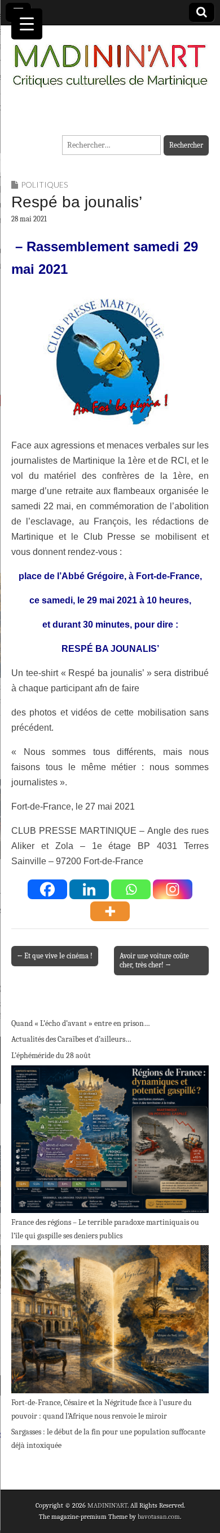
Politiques (44, 184)
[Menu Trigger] (26, 23)
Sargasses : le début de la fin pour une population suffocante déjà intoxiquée (108, 1438)
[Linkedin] (89, 889)
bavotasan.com (159, 1517)
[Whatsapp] (131, 889)
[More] (110, 911)
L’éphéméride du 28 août (51, 1055)
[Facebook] (47, 889)
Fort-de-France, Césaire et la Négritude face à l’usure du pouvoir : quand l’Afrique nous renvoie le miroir (101, 1409)
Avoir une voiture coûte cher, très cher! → (154, 960)
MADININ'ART (107, 1505)
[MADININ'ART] (110, 59)
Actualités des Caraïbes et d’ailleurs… (71, 1039)
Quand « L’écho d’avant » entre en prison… (80, 1023)
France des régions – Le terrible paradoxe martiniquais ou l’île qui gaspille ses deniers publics (105, 1229)
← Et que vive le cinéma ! (55, 956)
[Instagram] (172, 889)
